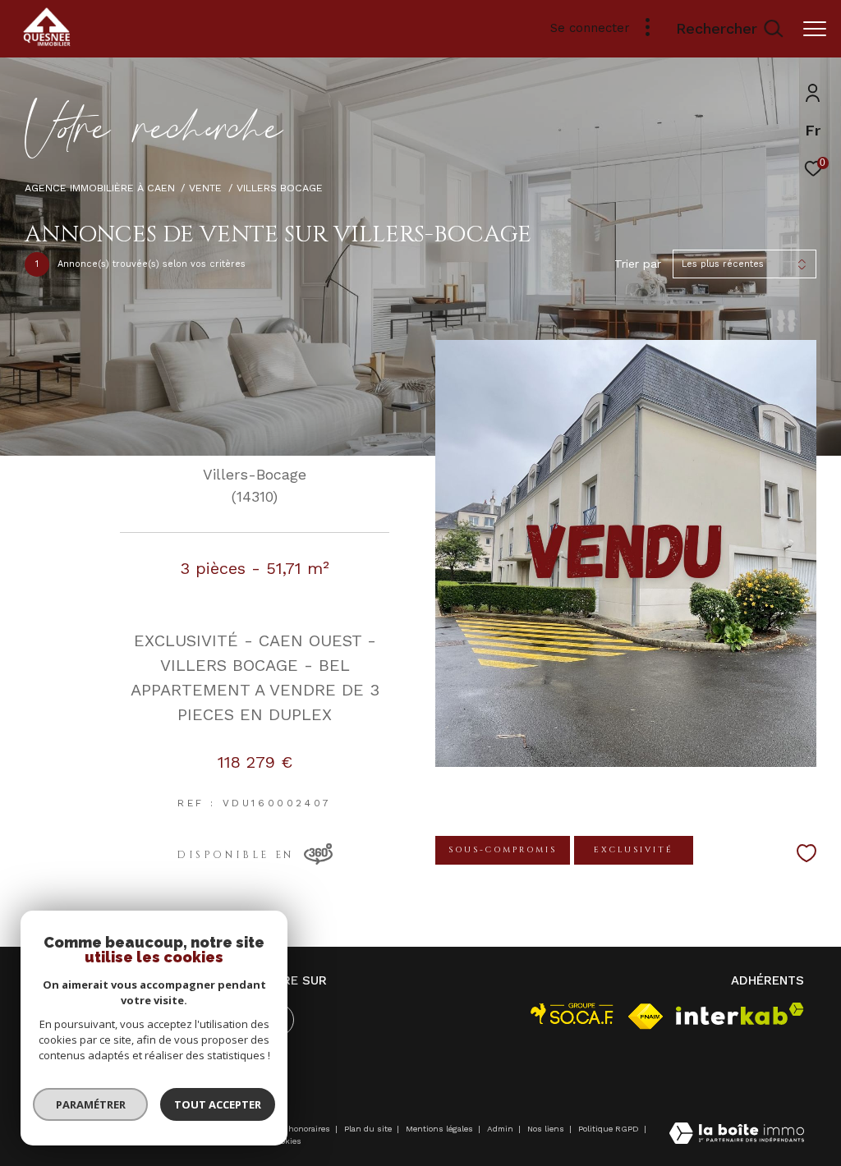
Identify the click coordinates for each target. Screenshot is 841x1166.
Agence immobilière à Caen (100, 187)
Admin (501, 1128)
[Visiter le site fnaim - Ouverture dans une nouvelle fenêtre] (645, 1017)
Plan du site (369, 1128)
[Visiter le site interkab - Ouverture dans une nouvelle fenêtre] (740, 1014)
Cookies (286, 1140)
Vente (205, 187)
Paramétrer (91, 1104)
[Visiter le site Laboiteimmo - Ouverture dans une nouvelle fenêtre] (736, 1134)
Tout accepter (217, 1104)
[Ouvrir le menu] (814, 28)
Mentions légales (441, 1128)
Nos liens (547, 1128)
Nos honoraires (300, 1128)
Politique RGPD (608, 1128)
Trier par (637, 263)
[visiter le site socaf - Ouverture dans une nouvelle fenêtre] (572, 1014)
